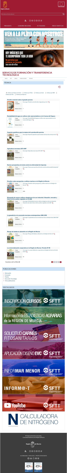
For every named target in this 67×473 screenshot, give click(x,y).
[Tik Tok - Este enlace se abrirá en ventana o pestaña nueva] (41, 20)
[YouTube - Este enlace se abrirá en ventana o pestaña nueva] (32, 20)
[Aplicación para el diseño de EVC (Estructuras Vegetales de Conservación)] (33, 350)
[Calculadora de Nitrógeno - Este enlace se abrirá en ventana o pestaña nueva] (33, 420)
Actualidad (41, 25)
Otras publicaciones (10, 280)
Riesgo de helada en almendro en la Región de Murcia (23, 231)
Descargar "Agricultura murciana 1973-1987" (33, 150)
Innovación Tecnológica (11, 279)
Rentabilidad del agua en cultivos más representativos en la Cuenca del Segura (31, 116)
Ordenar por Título (28, 92)
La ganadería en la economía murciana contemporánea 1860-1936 (27, 215)
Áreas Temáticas (57, 25)
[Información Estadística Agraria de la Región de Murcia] (33, 315)
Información (8, 273)
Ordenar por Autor (39, 92)
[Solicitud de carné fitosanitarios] (33, 332)
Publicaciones (23, 78)
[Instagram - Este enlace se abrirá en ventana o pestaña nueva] (37, 20)
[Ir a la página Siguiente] (61, 262)
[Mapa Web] (31, 458)
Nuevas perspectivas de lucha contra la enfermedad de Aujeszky (26, 165)
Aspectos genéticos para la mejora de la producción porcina (25, 132)
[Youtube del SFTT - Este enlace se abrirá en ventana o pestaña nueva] (33, 402)
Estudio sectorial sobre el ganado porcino (20, 100)
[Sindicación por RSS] (38, 458)
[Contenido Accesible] (27, 20)
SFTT (11, 78)
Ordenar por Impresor (21, 94)
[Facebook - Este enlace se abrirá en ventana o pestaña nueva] (39, 20)
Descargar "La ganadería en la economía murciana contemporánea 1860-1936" (40, 217)
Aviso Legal (32, 455)
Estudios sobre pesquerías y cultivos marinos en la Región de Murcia (28, 181)
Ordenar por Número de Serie (14, 92)
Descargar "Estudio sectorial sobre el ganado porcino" (35, 102)
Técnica (31, 78)
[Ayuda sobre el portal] (33, 458)
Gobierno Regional (24, 25)
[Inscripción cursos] (33, 297)
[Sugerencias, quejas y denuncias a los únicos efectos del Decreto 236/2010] (36, 458)
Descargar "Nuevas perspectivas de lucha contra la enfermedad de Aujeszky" (40, 167)
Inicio (6, 78)
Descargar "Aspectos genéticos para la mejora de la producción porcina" (39, 134)
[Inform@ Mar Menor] (33, 367)
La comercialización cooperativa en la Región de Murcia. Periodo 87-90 (28, 248)
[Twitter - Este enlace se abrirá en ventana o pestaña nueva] (35, 20)
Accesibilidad (23, 455)
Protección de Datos (41, 455)
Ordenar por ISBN (50, 92)
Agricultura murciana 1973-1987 (16, 148)
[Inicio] (5, 5)
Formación (7, 275)
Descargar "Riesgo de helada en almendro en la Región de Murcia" (38, 233)
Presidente (8, 25)
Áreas (15, 78)
